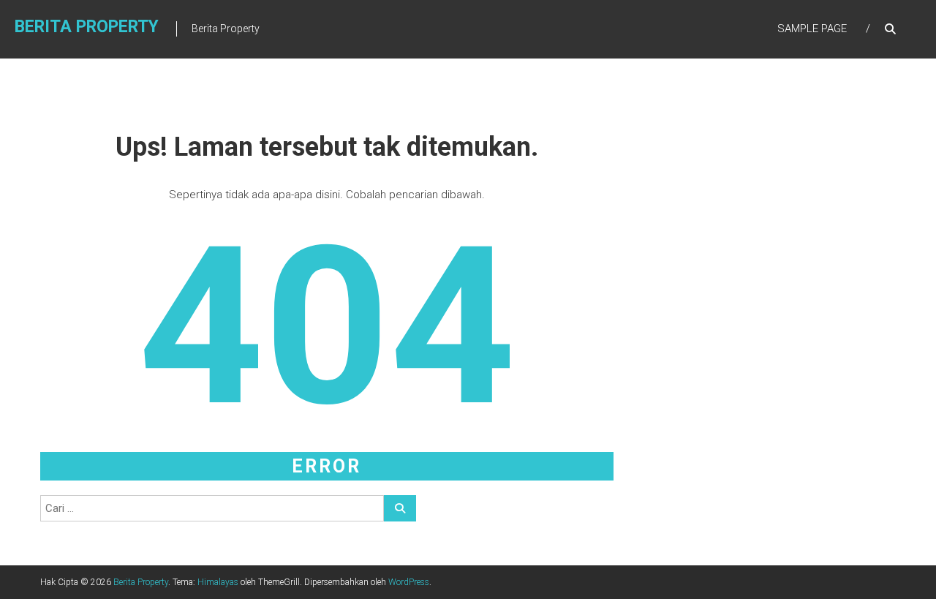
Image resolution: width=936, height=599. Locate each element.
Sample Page (812, 28)
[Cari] (400, 508)
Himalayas (217, 582)
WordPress (408, 582)
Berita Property (87, 27)
